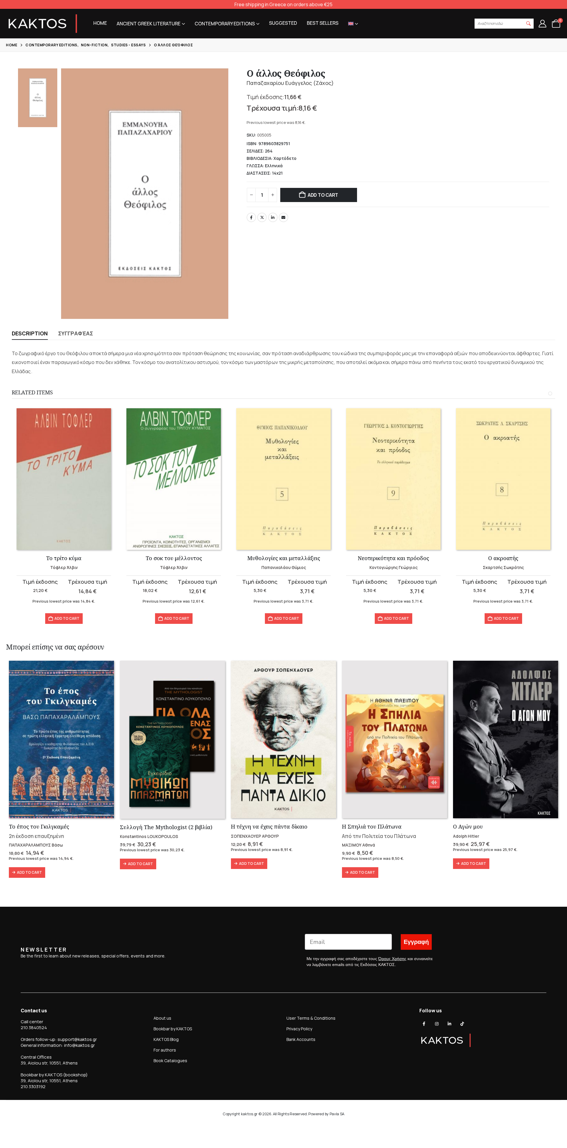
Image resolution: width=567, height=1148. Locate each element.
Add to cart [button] (66, 618)
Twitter (262, 217)
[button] (528, 23)
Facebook (251, 217)
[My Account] (542, 23)
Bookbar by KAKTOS (173, 1028)
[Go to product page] (64, 479)
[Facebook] (424, 1024)
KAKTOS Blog (166, 1039)
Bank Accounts (300, 1039)
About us (162, 1018)
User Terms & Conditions (310, 1018)
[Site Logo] (43, 23)
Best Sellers (322, 23)
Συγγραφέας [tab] (75, 333)
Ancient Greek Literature (148, 23)
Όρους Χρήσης (392, 958)
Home (100, 23)
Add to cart (323, 195)
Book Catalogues (170, 1060)
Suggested (283, 23)
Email (283, 217)
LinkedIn (273, 217)
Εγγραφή (416, 942)
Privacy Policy (299, 1028)
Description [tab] (30, 333)
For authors (165, 1050)
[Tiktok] (462, 1024)
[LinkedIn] (449, 1024)
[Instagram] (436, 1024)
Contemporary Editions (225, 23)
